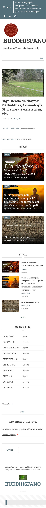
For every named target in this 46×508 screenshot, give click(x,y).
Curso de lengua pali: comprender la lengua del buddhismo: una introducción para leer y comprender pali (22, 200)
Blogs (7, 154)
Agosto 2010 (8, 342)
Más (22, 317)
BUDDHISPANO (24, 40)
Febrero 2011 (9, 365)
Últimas (7, 7)
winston (9, 177)
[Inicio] (23, 477)
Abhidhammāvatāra (16, 237)
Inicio (3, 139)
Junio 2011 (8, 382)
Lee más (6, 128)
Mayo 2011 (7, 376)
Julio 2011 (7, 387)
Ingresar (23, 491)
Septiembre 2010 (11, 348)
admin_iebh (16, 119)
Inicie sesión (15, 128)
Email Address (9, 435)
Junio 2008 (8, 336)
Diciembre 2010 (10, 359)
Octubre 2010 (9, 353)
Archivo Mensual (13, 139)
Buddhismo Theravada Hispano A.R (21, 48)
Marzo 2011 (8, 370)
